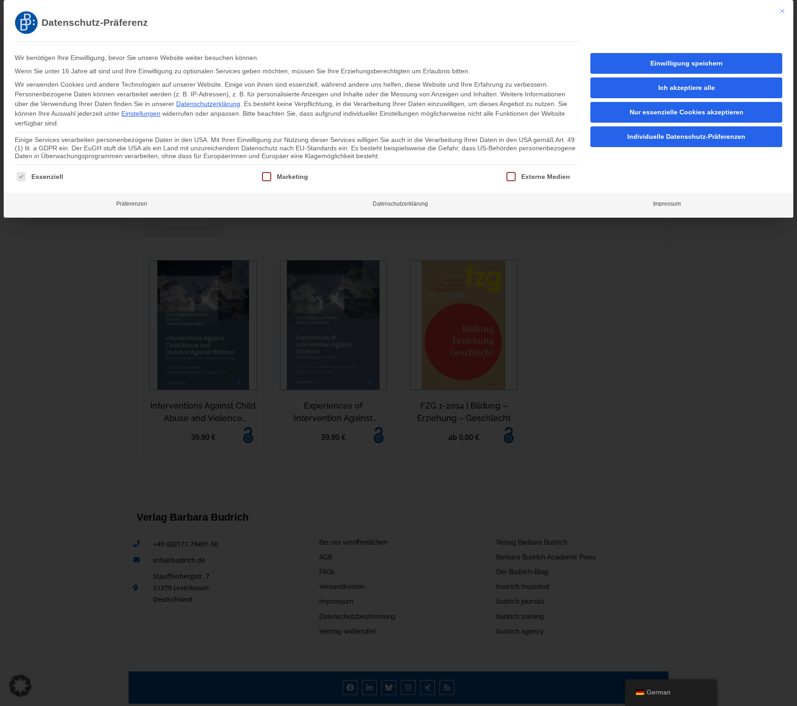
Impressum (667, 204)
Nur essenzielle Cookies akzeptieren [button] (686, 112)
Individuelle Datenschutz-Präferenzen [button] (686, 136)
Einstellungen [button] (141, 113)
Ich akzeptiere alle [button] (686, 87)
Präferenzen (131, 204)
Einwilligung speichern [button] (686, 63)
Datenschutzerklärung (208, 103)
